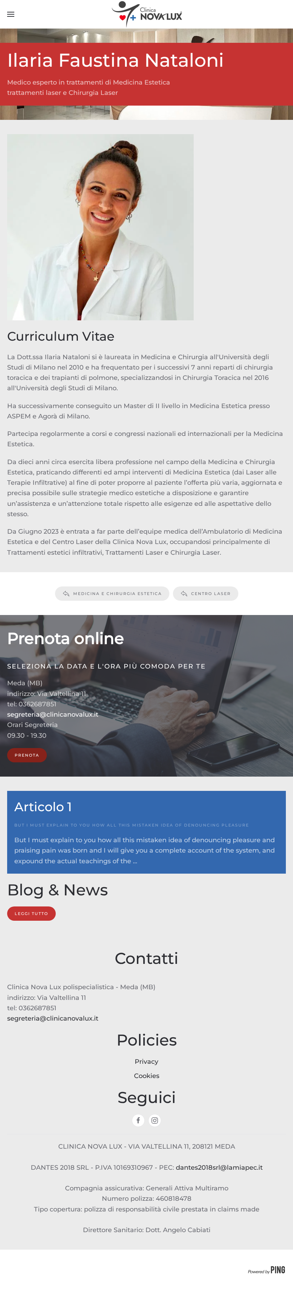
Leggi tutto (31, 913)
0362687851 (37, 704)
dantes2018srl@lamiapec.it (219, 1168)
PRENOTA (27, 755)
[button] (10, 14)
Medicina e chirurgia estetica (117, 593)
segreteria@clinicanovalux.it (52, 714)
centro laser (211, 593)
